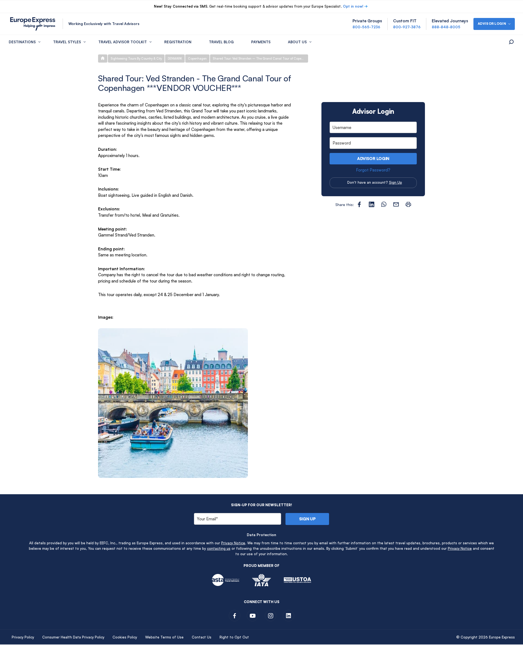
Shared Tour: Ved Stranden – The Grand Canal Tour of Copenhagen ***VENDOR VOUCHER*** (260, 58)
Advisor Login (373, 158)
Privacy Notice (233, 543)
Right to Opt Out (234, 637)
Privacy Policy (23, 637)
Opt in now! (353, 6)
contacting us (218, 548)
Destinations (22, 42)
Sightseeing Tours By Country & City (136, 58)
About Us (297, 42)
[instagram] (270, 615)
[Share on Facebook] (359, 204)
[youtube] (252, 615)
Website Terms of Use (164, 637)
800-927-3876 (407, 27)
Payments (260, 42)
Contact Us (201, 637)
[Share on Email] (396, 204)
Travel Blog (221, 42)
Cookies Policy (124, 637)
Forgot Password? (373, 170)
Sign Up (395, 182)
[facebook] (234, 615)
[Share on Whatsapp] (384, 204)
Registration (177, 42)
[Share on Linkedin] (371, 204)
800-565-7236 (366, 27)
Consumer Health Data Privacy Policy (73, 637)
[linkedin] (288, 615)
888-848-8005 (446, 27)
